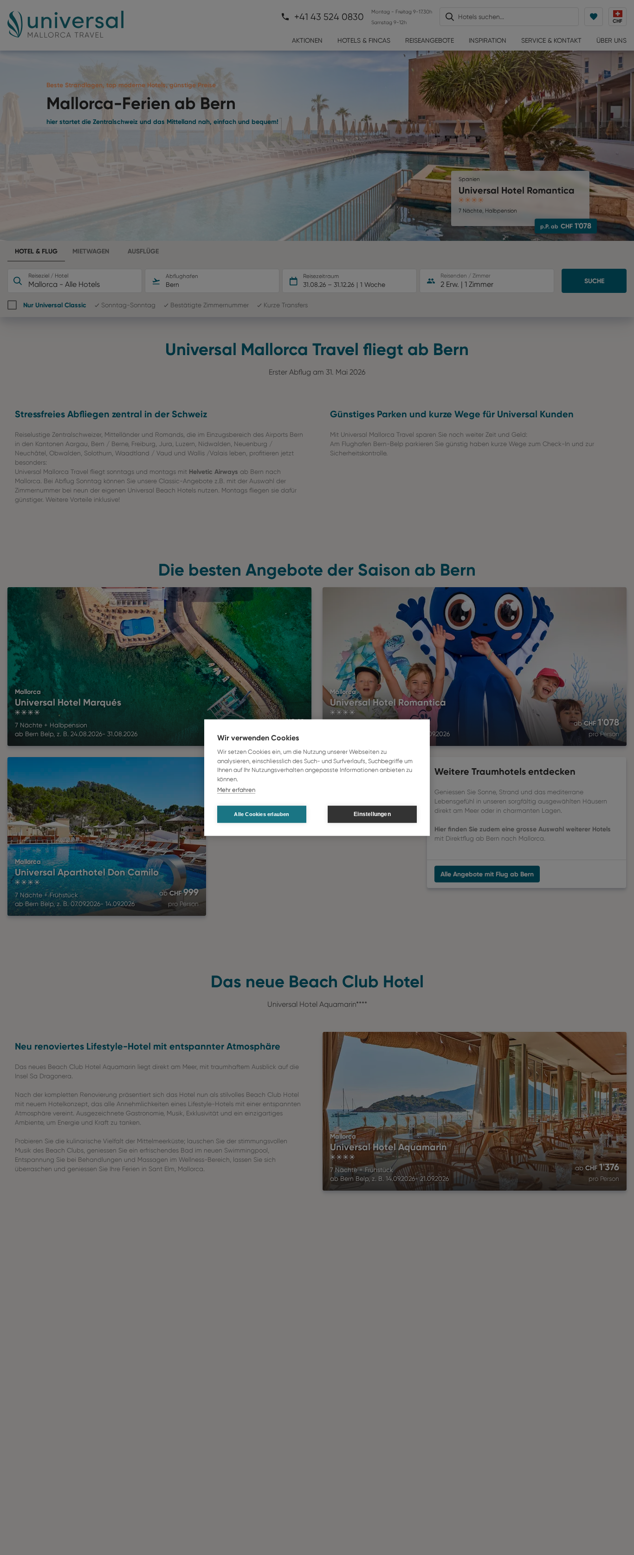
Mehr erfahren (236, 789)
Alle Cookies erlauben (261, 813)
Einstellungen (372, 814)
